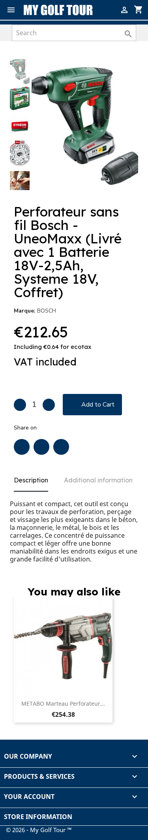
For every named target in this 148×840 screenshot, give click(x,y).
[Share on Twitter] (41, 447)
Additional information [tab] (98, 480)
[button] (124, 72)
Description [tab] (31, 480)
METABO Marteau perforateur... (63, 703)
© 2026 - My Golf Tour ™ (39, 830)
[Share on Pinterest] (61, 447)
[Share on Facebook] (22, 447)
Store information (38, 816)
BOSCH (46, 311)
